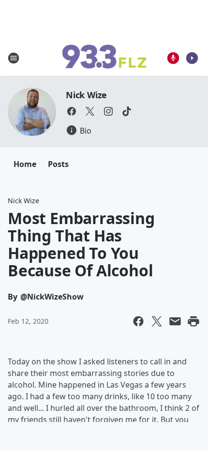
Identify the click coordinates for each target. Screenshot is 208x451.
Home (25, 164)
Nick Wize (86, 95)
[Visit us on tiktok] (127, 111)
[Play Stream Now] (192, 58)
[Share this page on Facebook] (138, 321)
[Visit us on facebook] (71, 111)
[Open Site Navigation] (13, 58)
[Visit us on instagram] (108, 111)
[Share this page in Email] (175, 321)
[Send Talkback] (173, 58)
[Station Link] (104, 58)
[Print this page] (193, 321)
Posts (58, 164)
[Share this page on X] (156, 321)
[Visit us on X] (90, 111)
